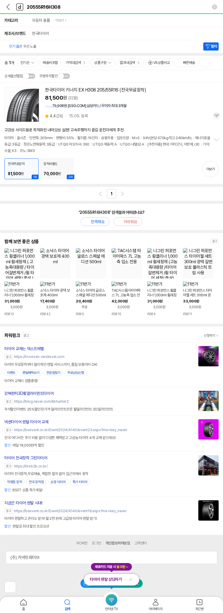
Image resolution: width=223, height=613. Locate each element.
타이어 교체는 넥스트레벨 (24, 348)
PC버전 (82, 543)
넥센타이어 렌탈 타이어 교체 (26, 422)
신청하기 (209, 336)
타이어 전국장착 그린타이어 (25, 458)
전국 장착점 (36, 482)
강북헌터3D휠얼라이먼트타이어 (29, 393)
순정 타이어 (58, 482)
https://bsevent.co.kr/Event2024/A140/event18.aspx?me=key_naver (70, 511)
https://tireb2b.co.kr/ (30, 466)
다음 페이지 (122, 193)
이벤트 (11, 373)
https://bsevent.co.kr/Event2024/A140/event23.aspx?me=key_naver (70, 430)
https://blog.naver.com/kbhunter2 (41, 401)
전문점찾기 (53, 373)
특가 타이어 (80, 482)
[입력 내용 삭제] (214, 7)
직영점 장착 (14, 482)
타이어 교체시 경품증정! (21, 381)
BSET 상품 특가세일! (23, 490)
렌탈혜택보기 (30, 373)
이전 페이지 (100, 193)
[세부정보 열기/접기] (211, 557)
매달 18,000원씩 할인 (24, 445)
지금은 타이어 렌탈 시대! (23, 503)
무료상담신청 (75, 373)
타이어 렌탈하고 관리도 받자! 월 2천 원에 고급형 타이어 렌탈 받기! (50, 518)
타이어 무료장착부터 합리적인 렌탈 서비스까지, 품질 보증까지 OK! (50, 364)
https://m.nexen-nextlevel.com (39, 356)
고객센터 (140, 543)
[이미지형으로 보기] (205, 62)
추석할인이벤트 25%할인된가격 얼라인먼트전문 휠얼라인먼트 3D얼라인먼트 (58, 409)
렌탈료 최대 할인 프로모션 (26, 526)
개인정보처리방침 (117, 543)
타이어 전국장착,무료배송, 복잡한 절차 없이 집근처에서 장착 (46, 474)
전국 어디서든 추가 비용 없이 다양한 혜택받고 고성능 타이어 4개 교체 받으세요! (60, 437)
